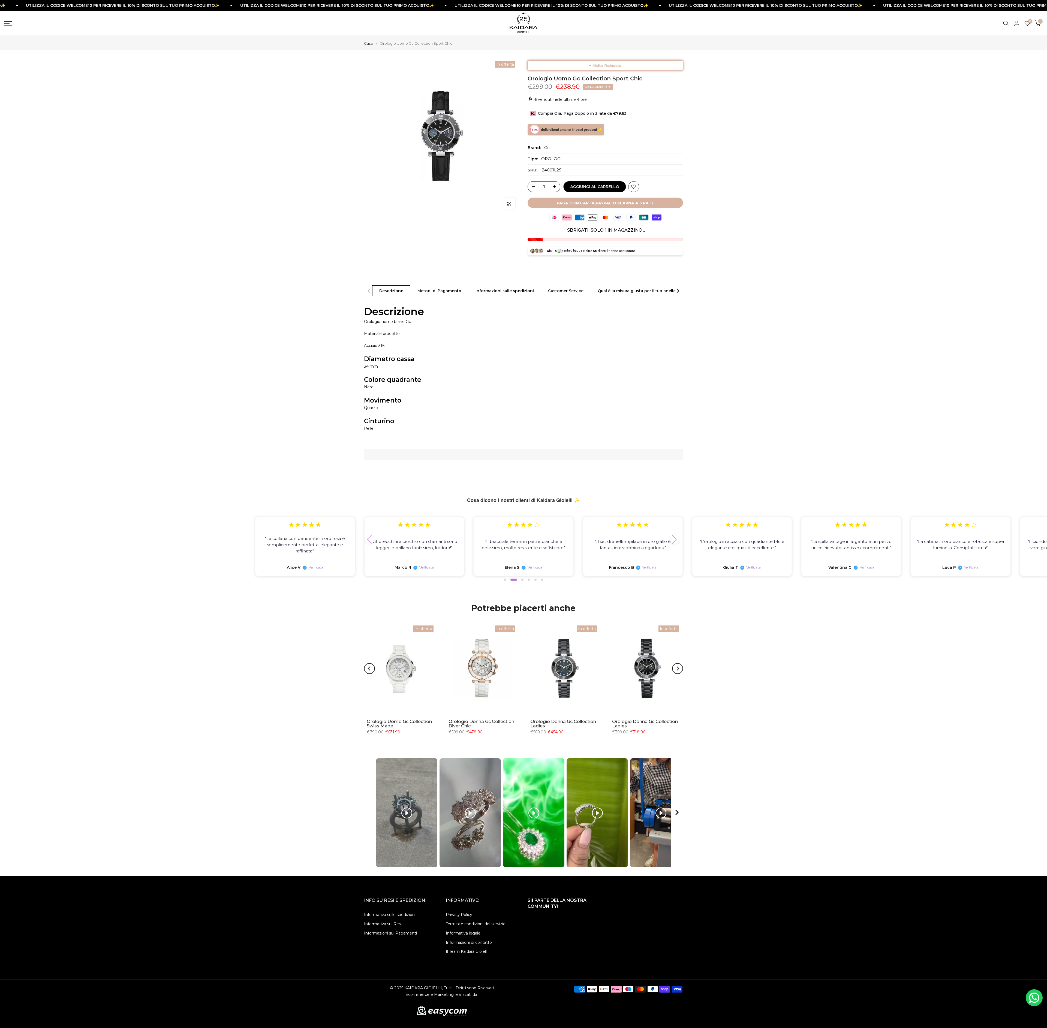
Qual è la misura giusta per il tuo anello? (638, 290)
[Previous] (369, 290)
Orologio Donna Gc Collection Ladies (563, 723)
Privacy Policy (459, 914)
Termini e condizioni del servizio (476, 923)
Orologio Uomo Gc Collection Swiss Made (399, 723)
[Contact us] (1034, 997)
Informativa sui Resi (383, 923)
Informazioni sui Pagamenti (390, 933)
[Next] (677, 290)
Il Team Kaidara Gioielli (467, 951)
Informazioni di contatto (469, 942)
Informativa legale (463, 933)
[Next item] (677, 812)
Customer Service (565, 290)
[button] (369, 539)
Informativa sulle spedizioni (390, 914)
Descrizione (391, 290)
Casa (368, 43)
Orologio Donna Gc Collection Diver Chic (481, 723)
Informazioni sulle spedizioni (505, 290)
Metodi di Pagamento (439, 290)
